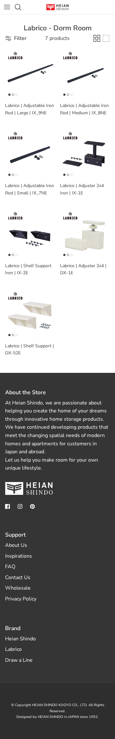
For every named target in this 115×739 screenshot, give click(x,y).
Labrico (13, 649)
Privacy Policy (20, 598)
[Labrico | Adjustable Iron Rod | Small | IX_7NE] (30, 154)
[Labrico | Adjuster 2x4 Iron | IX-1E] (85, 154)
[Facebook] (7, 506)
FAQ (10, 566)
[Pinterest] (32, 506)
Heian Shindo (20, 638)
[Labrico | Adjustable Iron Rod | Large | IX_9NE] (30, 74)
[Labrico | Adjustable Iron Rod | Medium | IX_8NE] (85, 74)
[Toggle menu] (7, 7)
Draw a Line (19, 660)
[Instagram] (20, 506)
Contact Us (17, 577)
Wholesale (18, 588)
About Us (16, 545)
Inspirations (18, 556)
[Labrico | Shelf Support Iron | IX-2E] (30, 234)
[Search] (21, 7)
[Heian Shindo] (57, 7)
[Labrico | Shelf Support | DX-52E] (30, 314)
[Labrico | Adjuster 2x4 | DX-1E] (85, 234)
